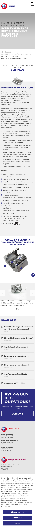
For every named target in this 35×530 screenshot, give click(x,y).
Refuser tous (17, 518)
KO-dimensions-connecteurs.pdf (16, 366)
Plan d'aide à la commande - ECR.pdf (18, 339)
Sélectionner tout (17, 512)
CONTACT (17, 413)
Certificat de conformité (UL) (15, 375)
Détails (17, 523)
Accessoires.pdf (14, 383)
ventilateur (11, 213)
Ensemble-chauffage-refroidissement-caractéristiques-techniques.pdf (18, 329)
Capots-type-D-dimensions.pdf (16, 348)
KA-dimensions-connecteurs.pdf (16, 357)
